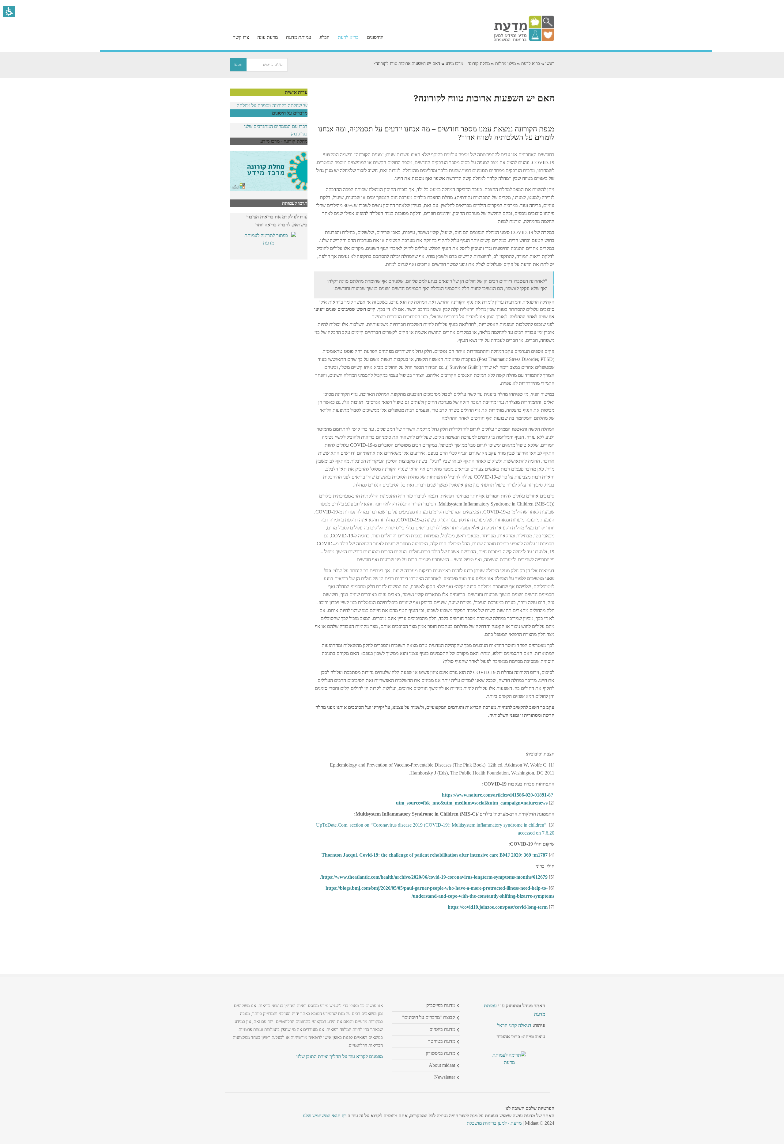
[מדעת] (524, 39)
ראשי (549, 63)
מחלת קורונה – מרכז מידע (468, 63)
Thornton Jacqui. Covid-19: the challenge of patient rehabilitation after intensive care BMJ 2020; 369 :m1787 (435, 855)
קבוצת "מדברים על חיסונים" (428, 1017)
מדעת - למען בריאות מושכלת (494, 1123)
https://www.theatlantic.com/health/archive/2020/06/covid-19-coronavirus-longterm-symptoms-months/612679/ (434, 877)
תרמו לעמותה (294, 203)
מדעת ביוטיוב (442, 1029)
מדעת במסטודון (440, 1053)
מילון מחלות (505, 63)
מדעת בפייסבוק (440, 1005)
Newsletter (444, 1077)
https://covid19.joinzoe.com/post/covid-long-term (498, 907)
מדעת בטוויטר (441, 1041)
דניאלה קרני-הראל (514, 1025)
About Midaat (442, 1065)
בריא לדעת (530, 63)
